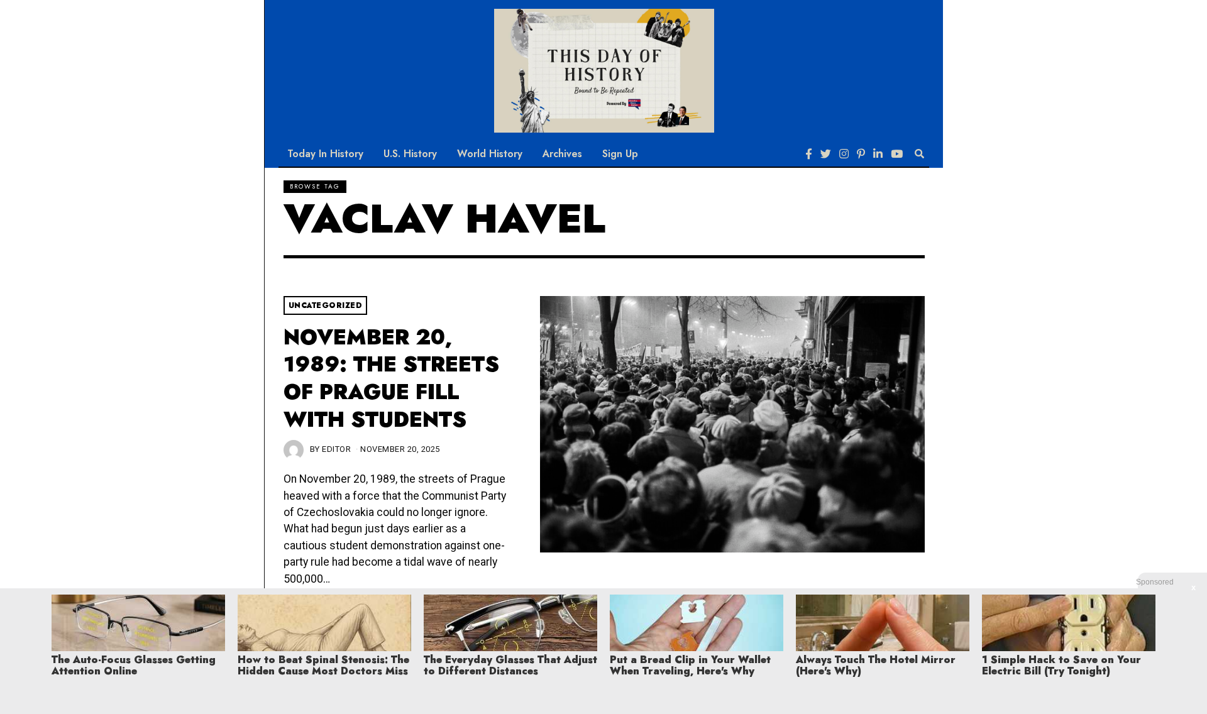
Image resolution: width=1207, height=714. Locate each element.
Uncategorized (326, 305)
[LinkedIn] (878, 154)
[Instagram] (844, 154)
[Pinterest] (861, 154)
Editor (336, 449)
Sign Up (620, 153)
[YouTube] (897, 154)
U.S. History (410, 153)
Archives (562, 153)
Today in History (325, 153)
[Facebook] (808, 154)
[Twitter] (825, 154)
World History (489, 153)
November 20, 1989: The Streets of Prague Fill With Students (391, 378)
